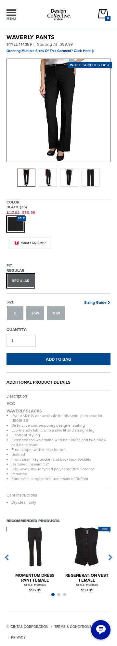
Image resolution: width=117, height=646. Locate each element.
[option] (26, 178)
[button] (59, 110)
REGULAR (21, 281)
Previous (6, 557)
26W (35, 313)
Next (110, 557)
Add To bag (58, 359)
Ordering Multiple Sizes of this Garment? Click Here (48, 50)
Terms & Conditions (73, 626)
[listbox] (58, 177)
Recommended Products (32, 520)
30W (56, 313)
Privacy (18, 637)
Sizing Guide (95, 302)
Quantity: (16, 329)
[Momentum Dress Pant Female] (35, 547)
